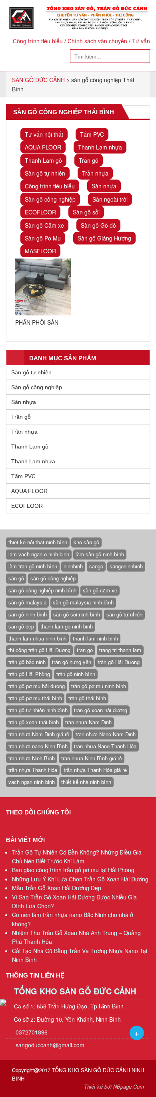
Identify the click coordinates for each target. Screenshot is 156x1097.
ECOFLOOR (40, 212)
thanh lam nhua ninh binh (37, 638)
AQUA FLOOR (43, 147)
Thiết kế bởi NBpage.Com (114, 1086)
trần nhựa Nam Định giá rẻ (38, 734)
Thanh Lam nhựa (100, 147)
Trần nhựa (95, 173)
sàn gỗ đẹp (21, 626)
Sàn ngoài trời (110, 199)
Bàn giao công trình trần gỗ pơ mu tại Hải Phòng (73, 870)
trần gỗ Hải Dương (119, 662)
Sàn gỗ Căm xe (44, 225)
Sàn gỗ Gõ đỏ (98, 225)
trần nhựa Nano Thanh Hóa (105, 746)
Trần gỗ (88, 160)
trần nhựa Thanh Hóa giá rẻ (95, 770)
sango (96, 566)
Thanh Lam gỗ (43, 160)
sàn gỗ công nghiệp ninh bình (42, 590)
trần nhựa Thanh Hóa (32, 770)
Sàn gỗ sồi (86, 212)
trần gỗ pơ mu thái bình (35, 698)
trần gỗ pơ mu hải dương (36, 686)
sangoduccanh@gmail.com (50, 1045)
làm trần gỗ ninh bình (32, 566)
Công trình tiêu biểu (38, 41)
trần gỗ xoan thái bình (33, 722)
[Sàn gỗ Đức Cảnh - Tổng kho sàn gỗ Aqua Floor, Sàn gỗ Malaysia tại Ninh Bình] (78, 18)
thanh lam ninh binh (95, 638)
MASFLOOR (40, 251)
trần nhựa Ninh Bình (31, 758)
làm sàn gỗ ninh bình (100, 554)
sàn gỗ (16, 578)
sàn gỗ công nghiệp (53, 578)
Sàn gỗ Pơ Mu (43, 238)
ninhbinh (73, 566)
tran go (85, 650)
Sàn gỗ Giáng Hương (104, 238)
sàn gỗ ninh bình (27, 614)
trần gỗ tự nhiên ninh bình (38, 710)
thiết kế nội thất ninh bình (37, 542)
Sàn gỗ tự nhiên (45, 173)
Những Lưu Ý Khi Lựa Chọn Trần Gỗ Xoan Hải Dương (80, 879)
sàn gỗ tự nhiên (124, 614)
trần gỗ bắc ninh (27, 662)
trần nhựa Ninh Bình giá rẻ (91, 758)
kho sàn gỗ (86, 542)
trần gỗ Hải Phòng (29, 674)
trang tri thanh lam (120, 650)
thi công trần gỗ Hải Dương (39, 650)
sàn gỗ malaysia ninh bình (83, 602)
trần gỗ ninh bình (75, 674)
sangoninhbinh (126, 566)
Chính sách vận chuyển (97, 41)
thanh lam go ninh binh (66, 626)
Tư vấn (141, 41)
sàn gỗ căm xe (100, 590)
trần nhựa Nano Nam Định (106, 734)
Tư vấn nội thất (44, 134)
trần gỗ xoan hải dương (100, 710)
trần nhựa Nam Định (88, 722)
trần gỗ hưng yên (71, 662)
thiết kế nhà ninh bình (86, 782)
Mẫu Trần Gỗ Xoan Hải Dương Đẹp (56, 888)
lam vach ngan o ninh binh (38, 554)
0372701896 (31, 1032)
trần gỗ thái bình (87, 698)
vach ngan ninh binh (31, 782)
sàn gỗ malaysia (27, 602)
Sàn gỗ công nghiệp (50, 199)
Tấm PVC (92, 134)
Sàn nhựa (104, 186)
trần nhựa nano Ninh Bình (38, 746)
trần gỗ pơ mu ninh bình (98, 686)
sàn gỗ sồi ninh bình (76, 614)
